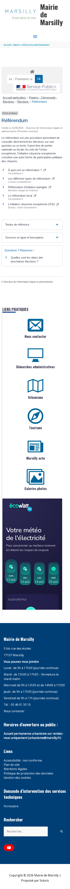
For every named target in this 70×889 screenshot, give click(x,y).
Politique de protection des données (28, 773)
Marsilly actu (35, 458)
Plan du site (12, 765)
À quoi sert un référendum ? (25, 170)
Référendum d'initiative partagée (28, 187)
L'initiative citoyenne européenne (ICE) (32, 204)
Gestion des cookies (17, 778)
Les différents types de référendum (30, 178)
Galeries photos (35, 488)
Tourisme (35, 427)
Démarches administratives (35, 366)
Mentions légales (15, 769)
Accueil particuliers (15, 97)
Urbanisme (35, 397)
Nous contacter (35, 336)
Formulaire (11, 806)
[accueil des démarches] (32, 71)
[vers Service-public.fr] (36, 87)
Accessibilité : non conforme (23, 760)
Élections (23, 101)
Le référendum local (21, 195)
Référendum (39, 101)
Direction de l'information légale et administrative (28, 282)
